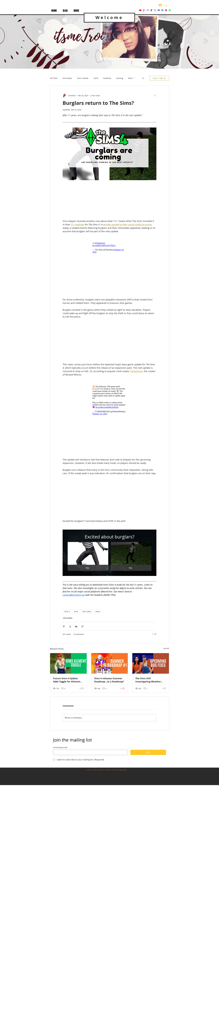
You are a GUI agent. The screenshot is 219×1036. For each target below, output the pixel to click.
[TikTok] (151, 10)
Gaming (119, 78)
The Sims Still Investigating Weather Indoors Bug (148, 680)
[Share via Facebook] (64, 626)
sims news (86, 611)
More (130, 78)
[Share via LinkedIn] (76, 626)
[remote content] (109, 200)
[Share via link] (82, 626)
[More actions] (154, 95)
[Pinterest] (166, 10)
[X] (155, 10)
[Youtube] (140, 10)
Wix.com (123, 770)
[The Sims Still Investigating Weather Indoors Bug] (150, 663)
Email (60, 747)
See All (166, 648)
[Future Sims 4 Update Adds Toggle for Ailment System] (68, 663)
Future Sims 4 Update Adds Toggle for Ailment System (66, 680)
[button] (76, 11)
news (97, 611)
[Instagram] (147, 10)
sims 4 (67, 611)
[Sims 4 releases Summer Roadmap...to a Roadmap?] (109, 663)
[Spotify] (169, 10)
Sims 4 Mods (82, 78)
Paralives (107, 78)
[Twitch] (144, 10)
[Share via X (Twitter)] (70, 626)
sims (76, 611)
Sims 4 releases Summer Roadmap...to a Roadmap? (109, 680)
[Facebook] (162, 10)
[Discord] (158, 10)
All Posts (53, 78)
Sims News (67, 78)
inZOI (95, 78)
